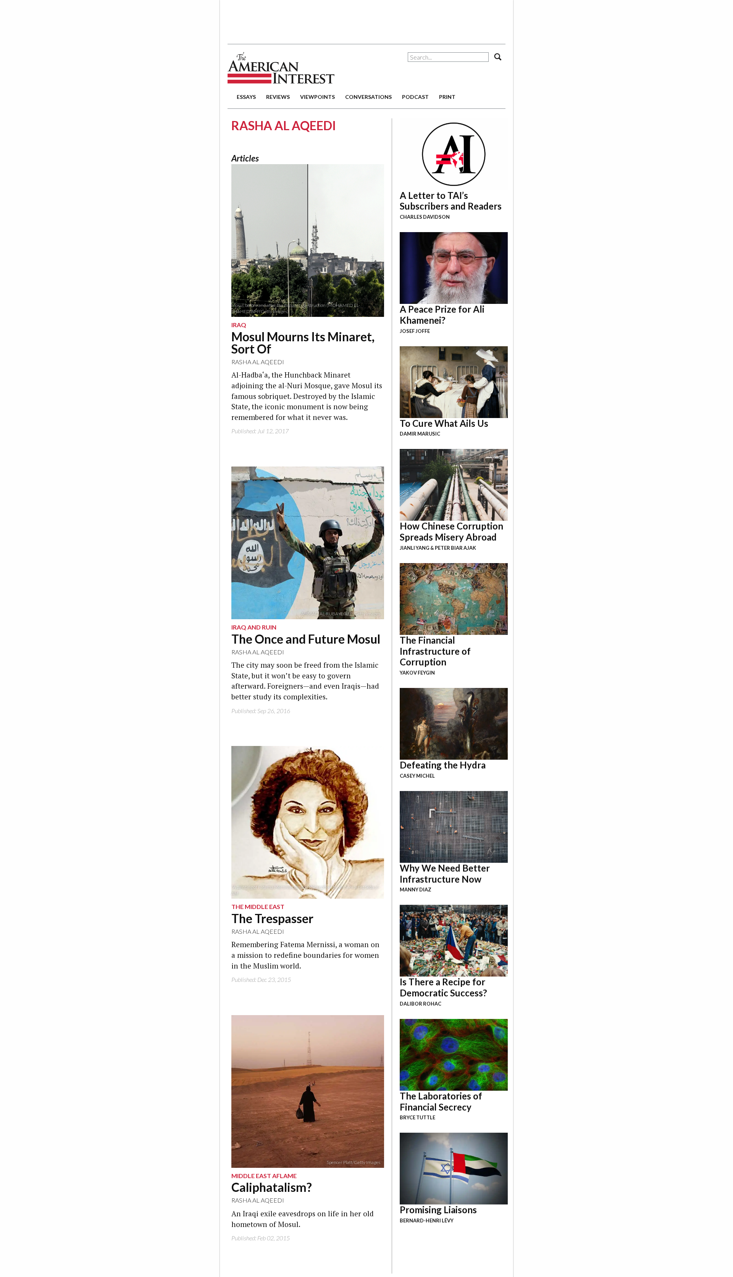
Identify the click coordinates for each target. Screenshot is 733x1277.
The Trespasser (272, 918)
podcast (415, 97)
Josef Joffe (415, 331)
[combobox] (448, 57)
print (447, 97)
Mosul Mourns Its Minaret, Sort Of (303, 342)
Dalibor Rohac (420, 1004)
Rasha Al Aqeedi (257, 361)
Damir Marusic (420, 434)
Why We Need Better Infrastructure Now (445, 873)
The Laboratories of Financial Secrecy (441, 1101)
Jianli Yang (414, 548)
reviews (278, 97)
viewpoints (317, 97)
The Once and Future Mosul (305, 638)
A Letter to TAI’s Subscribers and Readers (451, 201)
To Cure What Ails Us (444, 423)
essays (246, 97)
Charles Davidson (425, 217)
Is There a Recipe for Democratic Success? (443, 987)
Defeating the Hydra (443, 764)
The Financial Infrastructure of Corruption (435, 651)
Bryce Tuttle (417, 1117)
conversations (368, 97)
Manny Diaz (415, 889)
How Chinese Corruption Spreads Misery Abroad (451, 531)
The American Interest (281, 68)
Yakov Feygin (417, 673)
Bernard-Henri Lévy (427, 1220)
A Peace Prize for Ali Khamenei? (442, 315)
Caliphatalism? (271, 1187)
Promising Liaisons (438, 1209)
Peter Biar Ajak (455, 548)
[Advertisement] (366, 19)
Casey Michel (417, 776)
